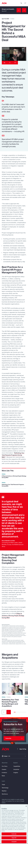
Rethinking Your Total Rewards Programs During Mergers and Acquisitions (10, 703)
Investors (4, 772)
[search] (21, 3)
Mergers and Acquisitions (9, 9)
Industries (16, 769)
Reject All (14, 838)
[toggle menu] (25, 3)
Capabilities (16, 766)
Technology (5, 788)
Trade (3, 784)
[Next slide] (9, 712)
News (3, 776)
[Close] (26, 806)
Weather (4, 791)
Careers (4, 769)
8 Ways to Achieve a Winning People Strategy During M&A (13, 615)
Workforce (5, 794)
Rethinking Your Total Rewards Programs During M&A (13, 455)
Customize (14, 834)
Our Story (4, 766)
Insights (15, 772)
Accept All (14, 841)
